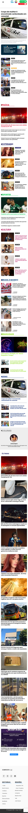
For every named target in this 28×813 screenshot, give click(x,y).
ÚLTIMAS (5, 453)
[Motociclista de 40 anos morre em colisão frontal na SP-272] (14, 115)
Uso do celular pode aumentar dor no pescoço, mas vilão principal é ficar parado (18, 362)
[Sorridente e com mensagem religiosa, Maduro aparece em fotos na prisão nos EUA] (6, 326)
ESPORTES (6, 194)
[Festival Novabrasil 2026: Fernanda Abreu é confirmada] (5, 370)
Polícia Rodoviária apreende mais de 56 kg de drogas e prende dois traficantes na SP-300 (19, 62)
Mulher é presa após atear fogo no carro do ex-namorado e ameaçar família (13, 130)
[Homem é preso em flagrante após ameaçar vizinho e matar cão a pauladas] (14, 637)
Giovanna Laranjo (17, 317)
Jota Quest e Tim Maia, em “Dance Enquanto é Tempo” (12, 354)
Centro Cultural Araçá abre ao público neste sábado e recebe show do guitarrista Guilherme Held (21, 238)
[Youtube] (15, 776)
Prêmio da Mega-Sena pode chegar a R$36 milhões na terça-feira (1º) (19, 310)
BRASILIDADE (8, 334)
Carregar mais (13, 754)
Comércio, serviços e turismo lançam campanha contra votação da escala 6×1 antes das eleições (19, 285)
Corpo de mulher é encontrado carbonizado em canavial (13, 14)
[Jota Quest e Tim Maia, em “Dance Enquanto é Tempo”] (14, 344)
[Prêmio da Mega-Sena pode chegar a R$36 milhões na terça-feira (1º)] (6, 313)
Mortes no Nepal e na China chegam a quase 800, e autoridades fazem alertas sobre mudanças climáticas (19, 298)
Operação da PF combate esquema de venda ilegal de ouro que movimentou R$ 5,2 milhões (13, 673)
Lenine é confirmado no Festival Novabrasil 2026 (21, 260)
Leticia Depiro (14, 443)
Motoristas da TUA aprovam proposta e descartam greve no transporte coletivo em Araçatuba (21, 176)
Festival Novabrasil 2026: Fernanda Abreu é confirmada (18, 370)
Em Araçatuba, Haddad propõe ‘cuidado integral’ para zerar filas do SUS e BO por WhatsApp (21, 187)
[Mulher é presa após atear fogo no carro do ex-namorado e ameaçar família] (14, 489)
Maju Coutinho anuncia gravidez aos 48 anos (20, 249)
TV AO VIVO (21, 3)
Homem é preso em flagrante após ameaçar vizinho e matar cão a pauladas (12, 138)
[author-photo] (14, 438)
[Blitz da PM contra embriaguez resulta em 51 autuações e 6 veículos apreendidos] (14, 513)
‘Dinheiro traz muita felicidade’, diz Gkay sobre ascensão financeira (20, 152)
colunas (6, 430)
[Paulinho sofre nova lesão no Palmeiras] (14, 205)
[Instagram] (7, 776)
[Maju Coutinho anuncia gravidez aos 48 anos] (7, 248)
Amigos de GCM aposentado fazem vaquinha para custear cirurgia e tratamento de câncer (18, 72)
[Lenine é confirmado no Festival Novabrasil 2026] (7, 259)
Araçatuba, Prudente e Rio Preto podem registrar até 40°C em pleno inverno (21, 163)
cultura (6, 229)
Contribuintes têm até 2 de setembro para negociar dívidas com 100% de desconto (18, 81)
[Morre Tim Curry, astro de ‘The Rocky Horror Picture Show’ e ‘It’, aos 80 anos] (7, 271)
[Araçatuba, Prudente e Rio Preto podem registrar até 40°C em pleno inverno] (7, 163)
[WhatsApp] (11, 776)
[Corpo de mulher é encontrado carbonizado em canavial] (14, 28)
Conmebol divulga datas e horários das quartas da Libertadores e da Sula (13, 222)
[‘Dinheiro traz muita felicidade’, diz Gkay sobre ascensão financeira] (7, 151)
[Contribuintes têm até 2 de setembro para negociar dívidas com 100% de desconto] (5, 81)
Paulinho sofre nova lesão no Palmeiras (13, 214)
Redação (15, 292)
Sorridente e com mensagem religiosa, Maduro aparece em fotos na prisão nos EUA (19, 323)
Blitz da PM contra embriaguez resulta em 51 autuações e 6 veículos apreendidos (12, 134)
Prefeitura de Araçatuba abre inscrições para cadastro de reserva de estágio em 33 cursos (13, 750)
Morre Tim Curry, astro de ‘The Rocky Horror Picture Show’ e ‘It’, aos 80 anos (21, 272)
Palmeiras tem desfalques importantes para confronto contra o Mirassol (13, 218)
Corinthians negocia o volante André (10, 225)
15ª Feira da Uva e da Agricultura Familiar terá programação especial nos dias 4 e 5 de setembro (19, 91)
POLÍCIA (5, 105)
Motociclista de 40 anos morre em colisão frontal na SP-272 (14, 125)
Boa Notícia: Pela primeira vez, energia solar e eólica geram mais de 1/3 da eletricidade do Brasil (14, 446)
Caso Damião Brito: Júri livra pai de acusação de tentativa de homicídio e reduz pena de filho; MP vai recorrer (13, 698)
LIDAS (4, 376)
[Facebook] (3, 776)
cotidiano (7, 144)
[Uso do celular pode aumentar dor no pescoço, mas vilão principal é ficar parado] (5, 362)
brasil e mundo (10, 280)
